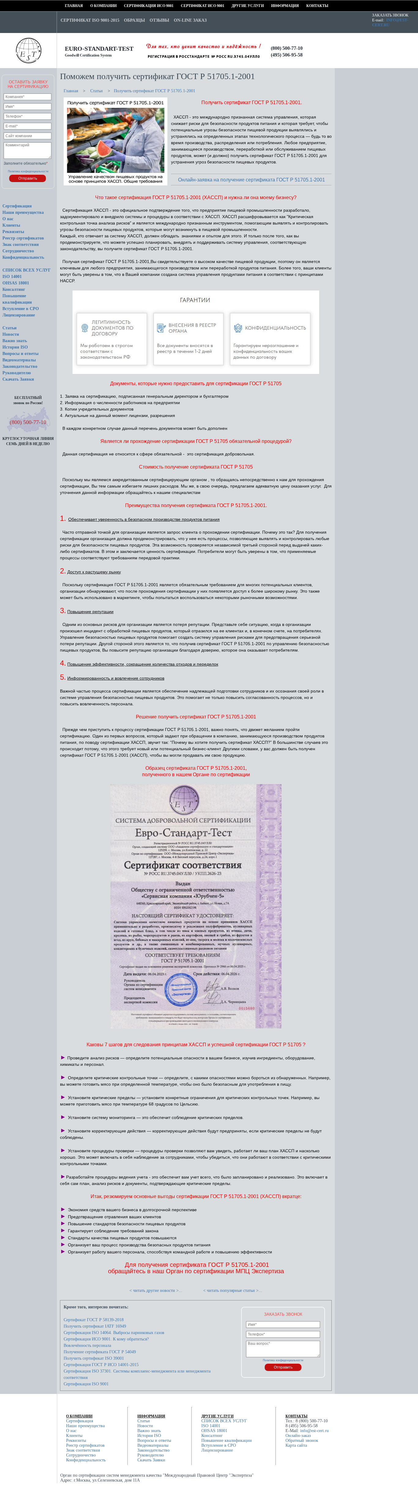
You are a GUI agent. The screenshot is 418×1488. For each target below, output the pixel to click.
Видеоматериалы (19, 360)
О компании (92, 6)
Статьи (9, 328)
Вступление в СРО (20, 308)
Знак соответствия (20, 244)
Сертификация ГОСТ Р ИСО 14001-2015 (101, 1364)
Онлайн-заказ (298, 1435)
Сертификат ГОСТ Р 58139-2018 (94, 1320)
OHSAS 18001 (15, 283)
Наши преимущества (23, 212)
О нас (7, 219)
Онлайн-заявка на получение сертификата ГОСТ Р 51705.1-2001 (251, 179)
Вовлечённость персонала (87, 1345)
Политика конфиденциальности (28, 171)
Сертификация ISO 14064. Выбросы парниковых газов (114, 1332)
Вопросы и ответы (20, 353)
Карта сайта (296, 1445)
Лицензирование (18, 315)
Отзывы (159, 20)
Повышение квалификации (226, 1440)
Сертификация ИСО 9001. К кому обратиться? (106, 1339)
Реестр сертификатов (23, 238)
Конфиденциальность (23, 257)
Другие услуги (234, 6)
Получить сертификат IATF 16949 (95, 1326)
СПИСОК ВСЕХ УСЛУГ (26, 270)
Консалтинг (13, 289)
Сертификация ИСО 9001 (126, 6)
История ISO (15, 347)
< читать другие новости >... (155, 1290)
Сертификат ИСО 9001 (183, 6)
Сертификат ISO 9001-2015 (90, 20)
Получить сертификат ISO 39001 (94, 1358)
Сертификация (17, 206)
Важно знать (14, 340)
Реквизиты (13, 231)
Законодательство (19, 366)
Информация (273, 6)
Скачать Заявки (18, 379)
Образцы (134, 20)
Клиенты (11, 225)
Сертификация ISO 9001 (86, 1384)
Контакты (308, 6)
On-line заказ (190, 20)
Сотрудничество (18, 251)
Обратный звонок (302, 1440)
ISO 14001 (12, 276)
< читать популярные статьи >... (232, 1290)
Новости (10, 334)
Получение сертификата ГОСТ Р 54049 (100, 1352)
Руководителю (16, 373)
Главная (67, 6)
